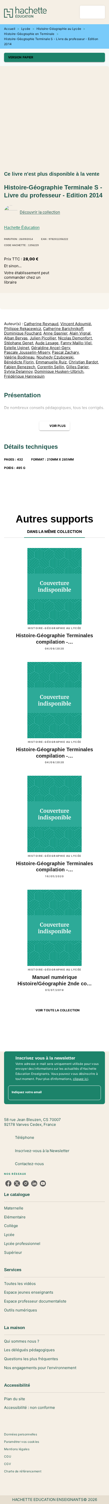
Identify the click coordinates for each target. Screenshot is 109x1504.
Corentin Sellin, (51, 367)
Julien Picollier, (43, 338)
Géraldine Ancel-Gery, (51, 348)
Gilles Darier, (77, 367)
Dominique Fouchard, (23, 333)
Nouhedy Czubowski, (56, 357)
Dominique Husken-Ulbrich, (59, 371)
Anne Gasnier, (55, 333)
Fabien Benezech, (20, 367)
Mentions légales (16, 1449)
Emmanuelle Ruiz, (52, 362)
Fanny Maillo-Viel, (77, 343)
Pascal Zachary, (66, 352)
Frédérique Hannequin (24, 376)
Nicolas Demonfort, (75, 338)
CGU (7, 1456)
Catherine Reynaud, (41, 324)
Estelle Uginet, (17, 348)
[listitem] (8, 1183)
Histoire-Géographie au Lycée (59, 29)
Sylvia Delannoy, (18, 371)
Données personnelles (20, 1434)
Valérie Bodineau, (19, 357)
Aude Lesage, (47, 343)
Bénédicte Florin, (19, 362)
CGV (7, 1464)
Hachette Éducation (22, 227)
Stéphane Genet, (19, 343)
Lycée (25, 29)
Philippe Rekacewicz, (23, 328)
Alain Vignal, (80, 333)
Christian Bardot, (84, 362)
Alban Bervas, (16, 338)
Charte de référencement (22, 1471)
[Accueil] (25, 12)
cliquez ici (80, 1079)
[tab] (54, 532)
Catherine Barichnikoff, (63, 328)
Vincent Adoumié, (76, 324)
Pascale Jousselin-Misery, (27, 352)
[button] (54, 57)
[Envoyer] (95, 1093)
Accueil (9, 29)
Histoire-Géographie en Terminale (29, 34)
